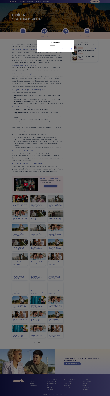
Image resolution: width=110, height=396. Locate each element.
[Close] (72, 41)
